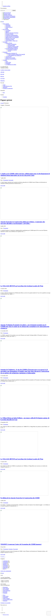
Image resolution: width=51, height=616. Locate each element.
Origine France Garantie (10, 57)
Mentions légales (6, 614)
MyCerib (2, 74)
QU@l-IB (2, 78)
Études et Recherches (12, 44)
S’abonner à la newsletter (5, 602)
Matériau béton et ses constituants (12, 37)
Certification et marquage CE (11, 53)
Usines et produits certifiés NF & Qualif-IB (16, 54)
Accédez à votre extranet (5, 70)
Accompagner (12, 16)
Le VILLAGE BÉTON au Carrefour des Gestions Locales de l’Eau (21, 286)
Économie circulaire (9, 34)
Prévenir (9, 12)
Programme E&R (11, 45)
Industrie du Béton (6, 6)
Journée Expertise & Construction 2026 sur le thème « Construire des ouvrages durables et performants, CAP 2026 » (22, 222)
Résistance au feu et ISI (10, 38)
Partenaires (5, 600)
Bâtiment (7, 31)
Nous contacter (6, 588)
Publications (5, 567)
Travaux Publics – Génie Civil (11, 40)
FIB (4, 92)
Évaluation (5, 52)
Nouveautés (11, 180)
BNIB (6, 28)
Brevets (9, 51)
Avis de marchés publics (8, 599)
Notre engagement (6, 590)
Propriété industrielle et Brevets (11, 48)
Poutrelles (5, 96)
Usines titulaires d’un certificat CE (14, 55)
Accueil (2, 103)
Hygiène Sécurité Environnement (12, 36)
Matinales (5, 564)
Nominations (5, 565)
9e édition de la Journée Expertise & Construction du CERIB (19, 498)
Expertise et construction (8, 88)
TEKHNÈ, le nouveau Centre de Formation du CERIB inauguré (20, 544)
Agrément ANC (8, 56)
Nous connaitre (6, 23)
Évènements (7, 63)
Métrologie (5, 87)
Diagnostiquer (12, 17)
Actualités (5, 60)
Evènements (5, 597)
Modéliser (10, 14)
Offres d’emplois (6, 598)
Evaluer (8, 13)
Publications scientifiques (13, 47)
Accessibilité (7, 30)
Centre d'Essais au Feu (7, 86)
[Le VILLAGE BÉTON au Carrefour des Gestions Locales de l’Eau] (24, 283)
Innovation (5, 41)
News (6, 61)
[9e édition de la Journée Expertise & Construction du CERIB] (24, 495)
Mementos (2, 80)
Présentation (7, 24)
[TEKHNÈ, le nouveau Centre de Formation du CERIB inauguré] (24, 541)
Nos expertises (6, 29)
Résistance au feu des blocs (10, 58)
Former (8, 18)
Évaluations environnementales (11, 35)
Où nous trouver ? (9, 27)
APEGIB (2, 72)
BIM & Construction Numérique (11, 32)
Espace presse (8, 62)
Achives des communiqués (5, 571)
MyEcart (2, 76)
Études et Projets (8, 43)
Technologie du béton (9, 39)
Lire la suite (2, 185)
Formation (11, 549)
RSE (4, 568)
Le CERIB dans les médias (10, 64)
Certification (5, 560)
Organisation (8, 26)
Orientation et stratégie (12, 49)
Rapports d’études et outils (13, 46)
